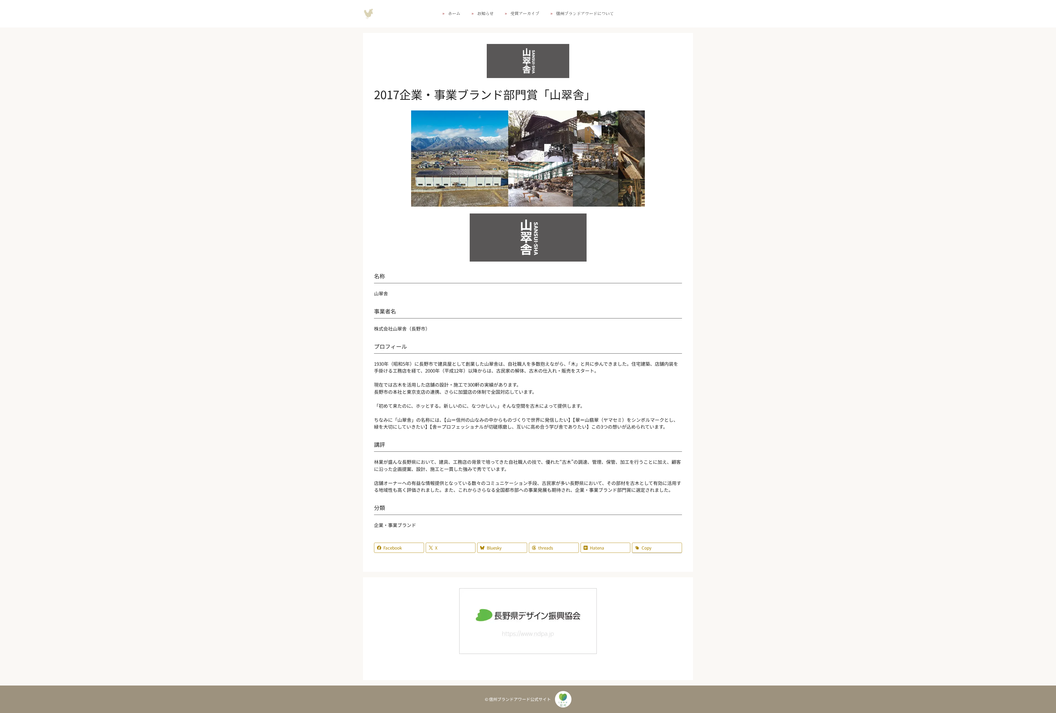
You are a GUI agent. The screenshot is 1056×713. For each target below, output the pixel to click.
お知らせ (485, 14)
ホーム (454, 14)
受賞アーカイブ (524, 14)
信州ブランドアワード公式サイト (368, 13)
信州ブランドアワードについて (585, 14)
